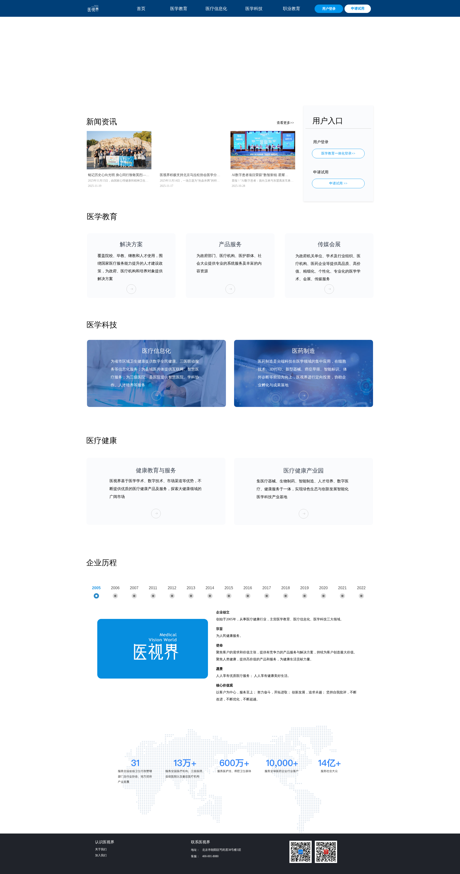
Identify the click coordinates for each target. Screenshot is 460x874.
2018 (285, 588)
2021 (342, 588)
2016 (247, 588)
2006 (115, 588)
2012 (172, 588)
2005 (96, 588)
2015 (228, 588)
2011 (153, 588)
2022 (361, 588)
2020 (323, 588)
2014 (210, 588)
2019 (304, 588)
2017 (266, 588)
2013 (191, 588)
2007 (134, 588)
